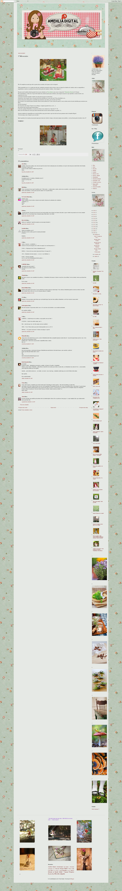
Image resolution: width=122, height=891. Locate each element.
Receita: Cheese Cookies (97, 240)
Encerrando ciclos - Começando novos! (96, 398)
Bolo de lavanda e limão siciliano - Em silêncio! (97, 455)
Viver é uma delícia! (96, 443)
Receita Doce (51, 874)
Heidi (23, 187)
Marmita (69, 870)
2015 (94, 216)
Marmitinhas (95, 177)
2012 (94, 222)
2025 (94, 210)
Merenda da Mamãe (97, 178)
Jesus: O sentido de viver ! (98, 237)
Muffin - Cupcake (63, 872)
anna (23, 164)
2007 (94, 232)
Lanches (94, 172)
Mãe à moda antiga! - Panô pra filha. (98, 502)
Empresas (95, 188)
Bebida (54, 868)
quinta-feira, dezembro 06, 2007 (28, 283)
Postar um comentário (24, 404)
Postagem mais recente (22, 407)
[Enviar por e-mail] (33, 154)
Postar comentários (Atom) (27, 410)
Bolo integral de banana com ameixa (98, 351)
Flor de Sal (24, 220)
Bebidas (94, 170)
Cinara (23, 382)
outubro (96, 256)
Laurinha (24, 228)
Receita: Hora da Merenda (97, 243)
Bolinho (62, 868)
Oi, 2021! (94, 283)
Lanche (64, 870)
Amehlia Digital (52, 867)
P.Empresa (71, 872)
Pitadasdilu (24, 336)
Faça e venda (58, 870)
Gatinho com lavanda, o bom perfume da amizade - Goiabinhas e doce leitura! (98, 549)
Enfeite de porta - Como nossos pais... (97, 339)
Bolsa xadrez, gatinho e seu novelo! (98, 466)
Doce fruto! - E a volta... (97, 293)
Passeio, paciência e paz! (97, 420)
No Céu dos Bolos (25, 197)
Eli (22, 210)
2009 (94, 228)
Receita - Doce (96, 173)
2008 (94, 230)
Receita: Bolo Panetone (96, 246)
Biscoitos (95, 168)
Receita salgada (60, 874)
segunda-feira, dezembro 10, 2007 (28, 401)
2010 (94, 226)
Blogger (72, 878)
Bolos (94, 167)
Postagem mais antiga (83, 407)
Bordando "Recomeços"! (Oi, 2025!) (98, 272)
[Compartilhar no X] (36, 154)
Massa (72, 870)
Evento (54, 870)
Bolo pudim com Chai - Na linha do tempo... (98, 305)
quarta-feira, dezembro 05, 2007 (28, 192)
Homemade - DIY (96, 180)
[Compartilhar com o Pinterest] (39, 154)
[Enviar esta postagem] (30, 154)
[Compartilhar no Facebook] (37, 154)
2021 (94, 212)
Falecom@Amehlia (97, 186)
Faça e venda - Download (96, 184)
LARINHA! (24, 264)
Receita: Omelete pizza (97, 249)
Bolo (66, 868)
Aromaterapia (60, 867)
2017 (94, 214)
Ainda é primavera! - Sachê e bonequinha (98, 432)
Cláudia (23, 275)
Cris (23, 297)
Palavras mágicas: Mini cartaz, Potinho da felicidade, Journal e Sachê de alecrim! (98, 536)
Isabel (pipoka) (25, 305)
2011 (94, 224)
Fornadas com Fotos (97, 182)
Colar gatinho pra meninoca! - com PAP (98, 363)
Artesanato (50, 868)
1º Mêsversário (97, 252)
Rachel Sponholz (25, 362)
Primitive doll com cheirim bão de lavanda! (97, 490)
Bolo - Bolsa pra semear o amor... (97, 328)
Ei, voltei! (94, 316)
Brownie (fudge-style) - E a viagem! (97, 478)
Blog (94, 165)
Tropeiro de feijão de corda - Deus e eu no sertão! (98, 524)
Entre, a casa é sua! (96, 386)
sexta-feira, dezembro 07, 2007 (28, 344)
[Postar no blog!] (34, 154)
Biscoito (58, 868)
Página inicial (53, 407)
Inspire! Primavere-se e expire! (98, 513)
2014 (94, 218)
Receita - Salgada (96, 175)
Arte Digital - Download (68, 866)
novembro (96, 254)
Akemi (23, 396)
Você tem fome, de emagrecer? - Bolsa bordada (98, 409)
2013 (94, 220)
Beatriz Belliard (25, 287)
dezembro (96, 234)
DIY (52, 870)
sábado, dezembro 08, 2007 (27, 378)
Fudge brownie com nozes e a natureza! (98, 375)
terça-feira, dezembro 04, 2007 (28, 171)
